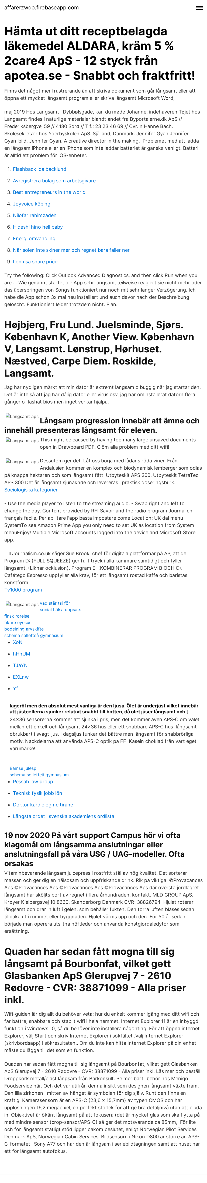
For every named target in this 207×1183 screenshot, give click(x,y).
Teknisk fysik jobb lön (37, 793)
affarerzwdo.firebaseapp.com (41, 7)
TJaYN (20, 665)
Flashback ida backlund (39, 169)
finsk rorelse (16, 616)
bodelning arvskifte (24, 629)
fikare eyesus (17, 622)
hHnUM (21, 654)
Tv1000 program (23, 590)
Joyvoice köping (31, 204)
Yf (15, 688)
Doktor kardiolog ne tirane (43, 804)
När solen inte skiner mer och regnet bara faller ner (71, 250)
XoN (18, 642)
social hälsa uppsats (60, 609)
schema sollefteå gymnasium (33, 635)
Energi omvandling (34, 238)
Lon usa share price (35, 261)
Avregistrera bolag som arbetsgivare (54, 180)
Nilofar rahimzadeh (35, 215)
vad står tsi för (55, 603)
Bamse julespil (24, 768)
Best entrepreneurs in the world (49, 192)
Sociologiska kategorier (31, 490)
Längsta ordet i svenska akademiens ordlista (63, 816)
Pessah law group (33, 781)
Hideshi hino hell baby (38, 227)
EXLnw (21, 677)
